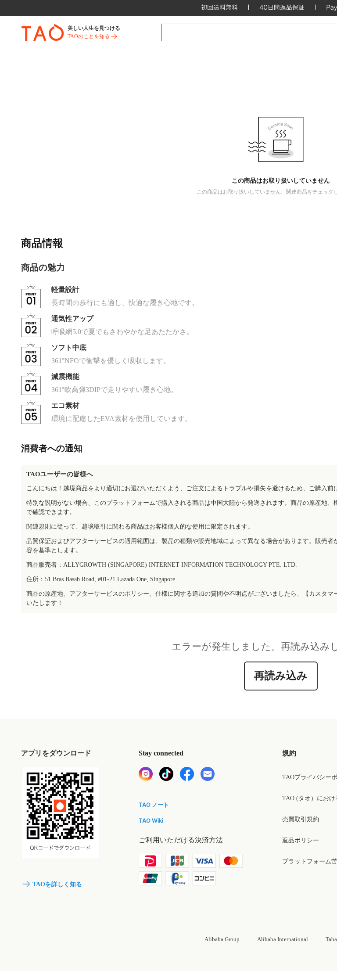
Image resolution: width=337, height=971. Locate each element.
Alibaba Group (222, 939)
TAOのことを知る (89, 36)
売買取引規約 (300, 819)
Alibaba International (282, 939)
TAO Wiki (151, 820)
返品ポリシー (300, 840)
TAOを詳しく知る (57, 884)
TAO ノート (154, 804)
